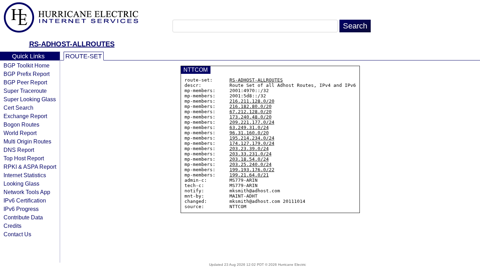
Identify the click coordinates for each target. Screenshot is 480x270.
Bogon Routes (21, 124)
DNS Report (19, 150)
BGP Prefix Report (27, 74)
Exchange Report (25, 116)
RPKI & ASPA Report (30, 166)
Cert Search (18, 107)
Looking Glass (21, 183)
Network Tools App (27, 192)
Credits (12, 226)
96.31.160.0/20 (249, 132)
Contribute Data (23, 217)
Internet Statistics (25, 175)
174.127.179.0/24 (251, 143)
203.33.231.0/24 (250, 153)
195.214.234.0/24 (251, 138)
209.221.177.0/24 (251, 122)
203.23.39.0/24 (249, 148)
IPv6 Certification (25, 200)
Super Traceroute (25, 91)
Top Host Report (24, 158)
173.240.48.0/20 (250, 117)
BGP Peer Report (25, 82)
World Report (20, 133)
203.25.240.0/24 (250, 164)
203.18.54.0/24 (249, 159)
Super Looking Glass (30, 99)
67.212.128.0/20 (250, 111)
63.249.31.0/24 (249, 127)
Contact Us (17, 234)
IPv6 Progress (21, 209)
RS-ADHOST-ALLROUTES (72, 44)
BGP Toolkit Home (27, 65)
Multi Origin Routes (27, 141)
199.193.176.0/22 (251, 169)
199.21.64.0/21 (249, 175)
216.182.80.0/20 (250, 106)
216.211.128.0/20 (251, 101)
